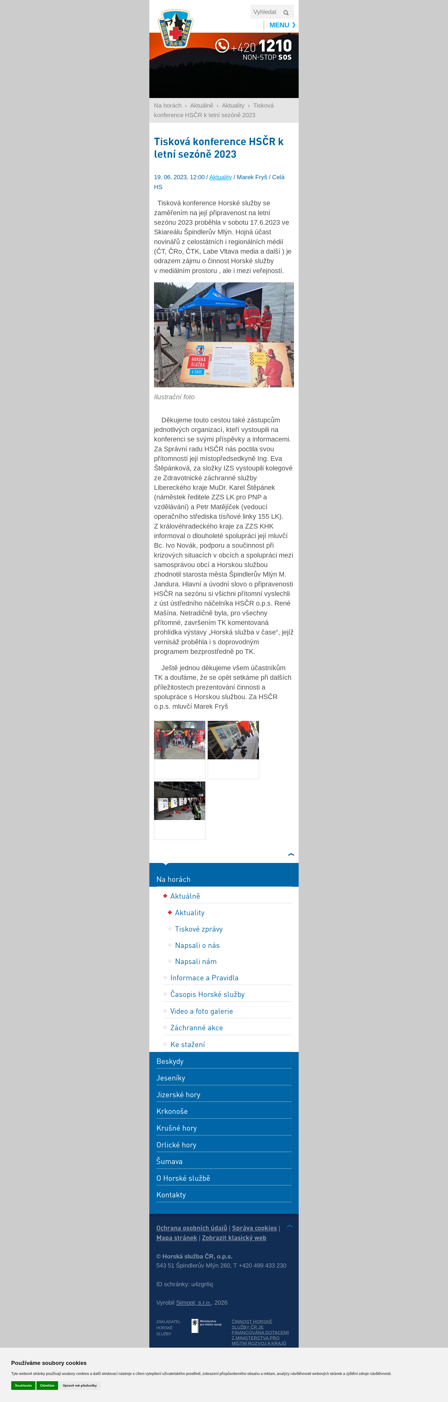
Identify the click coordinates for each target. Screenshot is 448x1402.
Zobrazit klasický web (234, 1237)
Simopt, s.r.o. (193, 1302)
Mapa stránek (176, 1237)
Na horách (168, 105)
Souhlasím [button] (23, 1385)
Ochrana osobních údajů (191, 1227)
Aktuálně (201, 105)
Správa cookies (254, 1227)
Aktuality (233, 105)
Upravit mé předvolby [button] (80, 1385)
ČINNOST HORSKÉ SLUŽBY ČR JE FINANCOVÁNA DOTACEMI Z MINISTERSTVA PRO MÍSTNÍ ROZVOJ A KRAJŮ (260, 1332)
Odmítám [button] (47, 1385)
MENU (279, 25)
